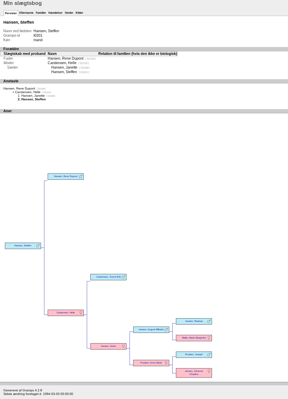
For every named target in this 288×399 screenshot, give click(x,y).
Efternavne (26, 12)
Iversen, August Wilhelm (151, 329)
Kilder (79, 12)
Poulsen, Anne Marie (151, 362)
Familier (41, 12)
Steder (69, 12)
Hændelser (55, 12)
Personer (11, 13)
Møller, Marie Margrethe (194, 337)
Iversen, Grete (108, 346)
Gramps (28, 390)
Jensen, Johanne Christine (194, 372)
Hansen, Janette (70, 67)
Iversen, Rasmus (194, 321)
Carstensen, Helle (68, 63)
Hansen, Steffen (70, 72)
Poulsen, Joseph (194, 354)
